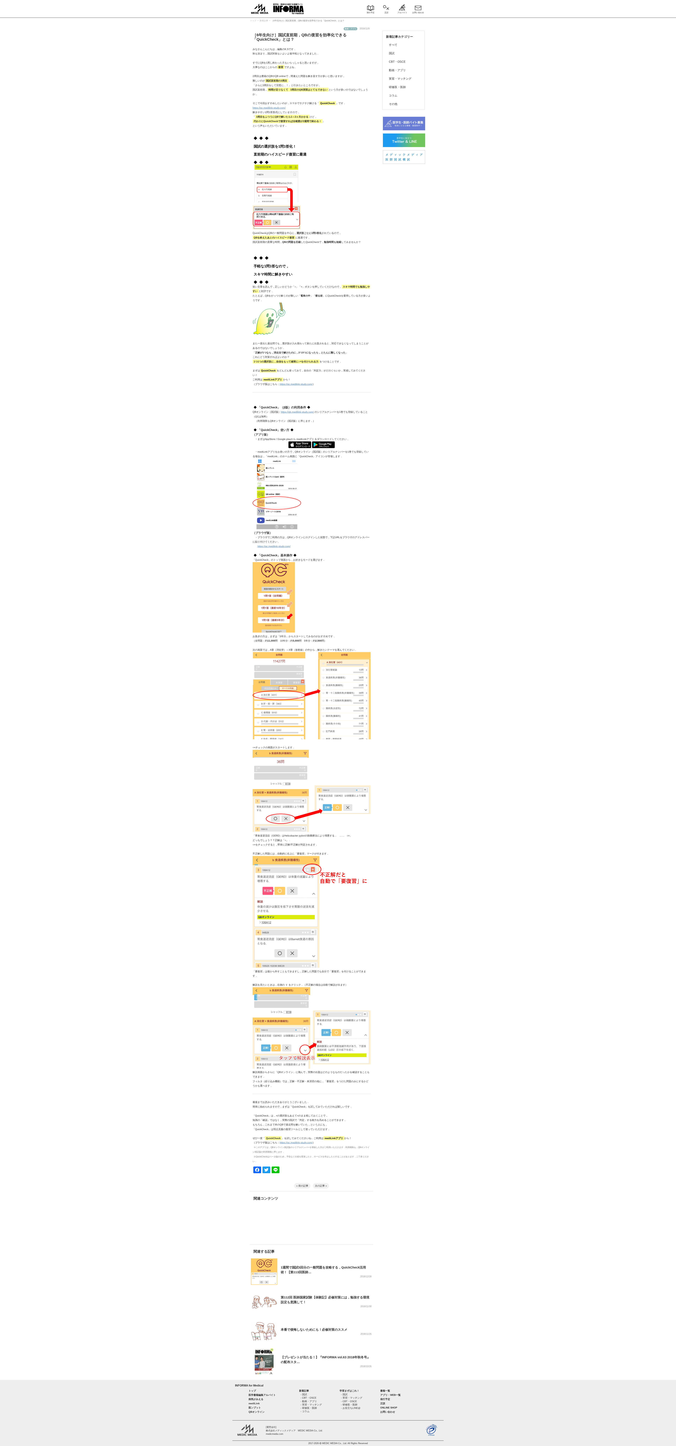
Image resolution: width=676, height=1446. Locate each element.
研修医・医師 (396, 87)
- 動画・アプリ (309, 1401)
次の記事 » (321, 1185)
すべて (391, 44)
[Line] (275, 1170)
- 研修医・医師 (309, 1408)
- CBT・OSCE (308, 1397)
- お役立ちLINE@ (350, 1408)
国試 (390, 53)
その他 (391, 103)
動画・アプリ (396, 70)
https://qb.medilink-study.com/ (297, 412)
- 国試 (304, 1394)
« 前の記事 (302, 1185)
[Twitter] (266, 1170)
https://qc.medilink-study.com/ (269, 107)
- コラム (305, 1411)
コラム (391, 95)
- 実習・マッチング (311, 1404)
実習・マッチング (398, 78)
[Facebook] (257, 1170)
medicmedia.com (274, 1434)
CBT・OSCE (396, 61)
